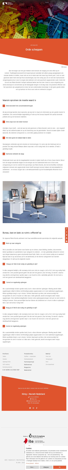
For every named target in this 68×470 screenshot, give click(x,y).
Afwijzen (46, 467)
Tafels (4, 356)
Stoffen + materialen (30, 356)
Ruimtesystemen (7, 367)
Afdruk (37, 463)
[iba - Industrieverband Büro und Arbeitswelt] (34, 441)
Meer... (32, 467)
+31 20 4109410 (34, 397)
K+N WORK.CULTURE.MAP (11, 370)
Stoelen (5, 359)
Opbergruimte (6, 362)
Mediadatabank (28, 359)
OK (60, 467)
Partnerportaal (29, 362)
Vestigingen (49, 359)
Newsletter (28, 370)
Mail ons (34, 399)
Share (65, 67)
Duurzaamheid (50, 364)
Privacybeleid (30, 463)
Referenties (28, 364)
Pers (47, 362)
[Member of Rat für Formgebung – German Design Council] (34, 436)
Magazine (27, 367)
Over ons (48, 356)
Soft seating (6, 364)
